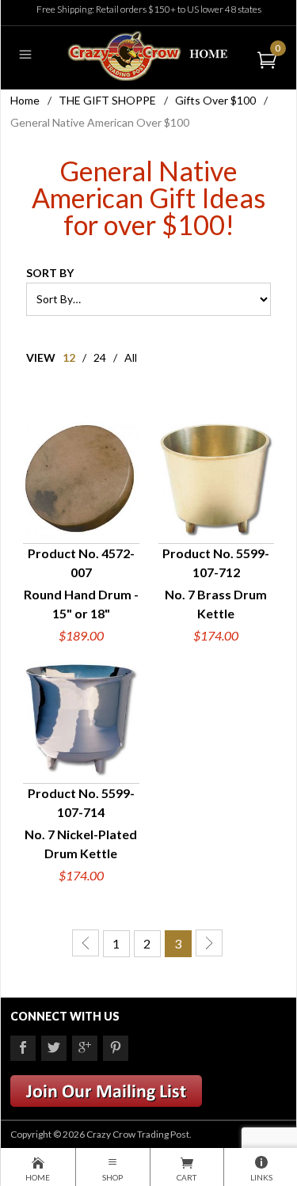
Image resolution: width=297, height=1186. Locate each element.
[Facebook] (23, 1048)
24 (99, 357)
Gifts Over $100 (215, 100)
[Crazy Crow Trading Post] (148, 54)
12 (69, 357)
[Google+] (84, 1048)
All (130, 357)
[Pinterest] (115, 1048)
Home (25, 100)
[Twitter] (54, 1048)
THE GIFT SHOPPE (107, 100)
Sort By (50, 272)
